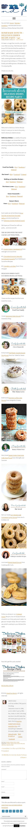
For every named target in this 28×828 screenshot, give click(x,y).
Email (3, 786)
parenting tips (12, 726)
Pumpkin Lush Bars (10, 266)
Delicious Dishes (13, 742)
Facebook (22, 167)
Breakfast (8, 742)
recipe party (8, 744)
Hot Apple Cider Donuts (13, 316)
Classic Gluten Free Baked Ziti (13, 249)
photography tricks (14, 724)
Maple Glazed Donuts (14, 562)
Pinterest (13, 170)
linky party (23, 743)
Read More (22, 825)
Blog (16, 167)
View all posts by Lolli (12, 735)
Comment (4, 769)
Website (3, 792)
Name (3, 781)
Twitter (20, 737)
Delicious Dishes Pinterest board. (14, 221)
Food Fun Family (14, 7)
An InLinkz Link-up (7, 685)
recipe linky (3, 744)
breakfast (8, 743)
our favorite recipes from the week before (12, 215)
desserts (18, 743)
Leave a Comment (19, 39)
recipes (19, 721)
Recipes (18, 742)
